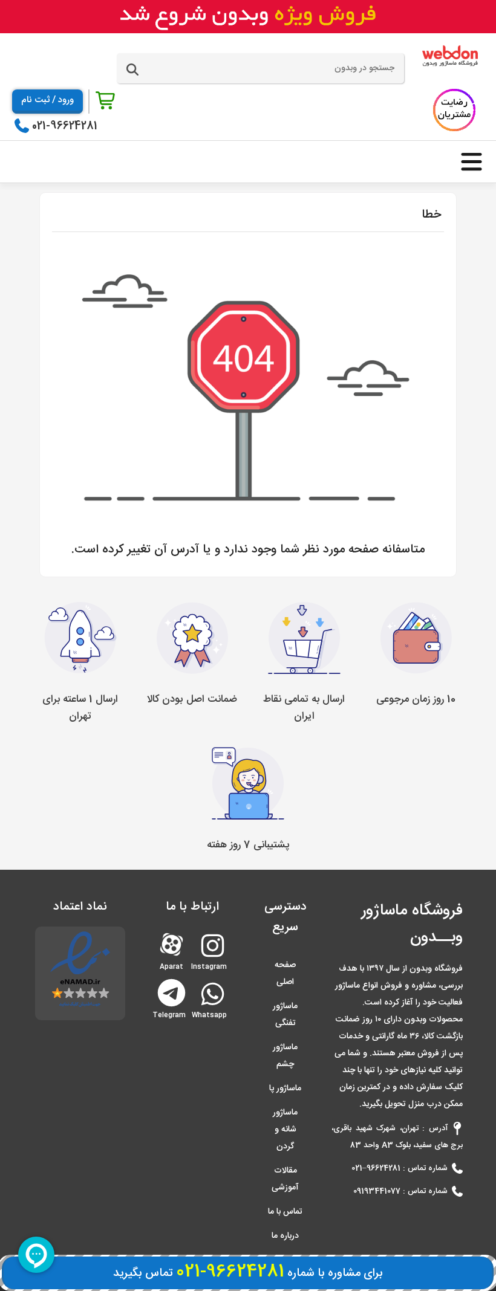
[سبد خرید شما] (106, 101)
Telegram (171, 991)
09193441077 (376, 1191)
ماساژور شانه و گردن (285, 1129)
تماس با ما (285, 1212)
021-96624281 (64, 126)
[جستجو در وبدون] (132, 70)
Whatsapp (211, 1010)
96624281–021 (375, 1168)
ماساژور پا (285, 1088)
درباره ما (285, 1236)
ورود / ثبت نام (47, 100)
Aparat (171, 943)
